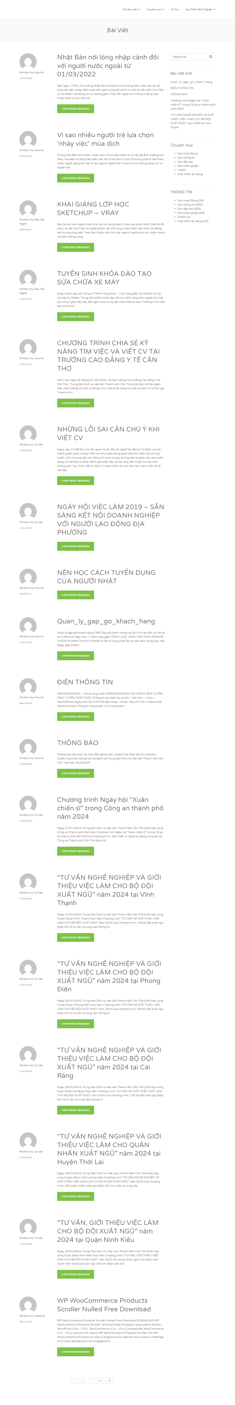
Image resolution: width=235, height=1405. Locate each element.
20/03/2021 (25, 364)
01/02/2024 (25, 821)
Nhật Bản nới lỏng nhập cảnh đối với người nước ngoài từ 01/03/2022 (108, 65)
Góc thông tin (186, 157)
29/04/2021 (25, 229)
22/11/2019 (25, 528)
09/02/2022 (25, 156)
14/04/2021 (25, 299)
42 (100, 1380)
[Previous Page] (110, 1381)
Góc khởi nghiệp (188, 166)
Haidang (39, 1316)
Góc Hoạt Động (187, 153)
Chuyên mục (154, 9)
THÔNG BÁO (77, 743)
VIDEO (181, 170)
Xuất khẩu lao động (190, 174)
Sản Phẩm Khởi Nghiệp (198, 9)
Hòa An (39, 72)
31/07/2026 (25, 642)
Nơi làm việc (130, 9)
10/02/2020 (25, 450)
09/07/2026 (25, 703)
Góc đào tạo (185, 162)
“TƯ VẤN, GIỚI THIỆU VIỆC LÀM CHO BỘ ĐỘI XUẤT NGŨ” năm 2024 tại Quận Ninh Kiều (108, 1231)
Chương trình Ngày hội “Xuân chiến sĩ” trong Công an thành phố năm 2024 (110, 808)
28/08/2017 (25, 594)
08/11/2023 (25, 1321)
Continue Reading (76, 108)
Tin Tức (174, 9)
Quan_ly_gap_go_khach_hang (106, 621)
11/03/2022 (25, 78)
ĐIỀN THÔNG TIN (85, 682)
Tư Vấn (38, 444)
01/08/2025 (25, 764)
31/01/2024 (25, 985)
